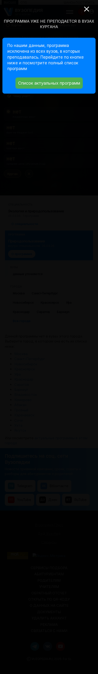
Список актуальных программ (49, 83)
